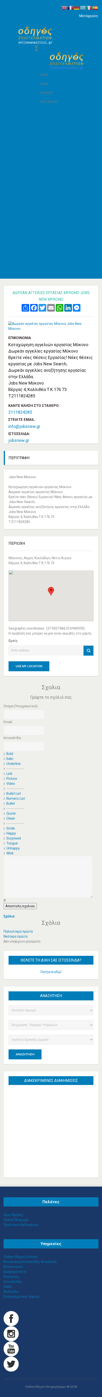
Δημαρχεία (43, 136)
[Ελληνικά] (83, 7)
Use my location (29, 666)
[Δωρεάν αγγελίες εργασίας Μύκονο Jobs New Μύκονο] (51, 326)
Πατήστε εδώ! (51, 972)
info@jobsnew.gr (24, 426)
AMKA (40, 220)
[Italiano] (89, 7)
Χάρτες (40, 205)
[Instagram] (11, 1333)
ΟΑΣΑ (39, 230)
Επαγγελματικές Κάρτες (22, 1296)
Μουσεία (42, 166)
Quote (11, 813)
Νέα (38, 121)
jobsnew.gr (18, 440)
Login (44, 84)
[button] (51, 591)
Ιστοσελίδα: (12, 738)
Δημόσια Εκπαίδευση (51, 141)
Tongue (12, 843)
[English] (64, 7)
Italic (9, 759)
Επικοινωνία (45, 270)
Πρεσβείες (43, 175)
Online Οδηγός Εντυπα (20, 1257)
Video (10, 783)
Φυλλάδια (11, 1291)
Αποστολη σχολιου (20, 906)
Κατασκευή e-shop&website (56, 265)
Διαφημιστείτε (15, 1272)
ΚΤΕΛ (39, 235)
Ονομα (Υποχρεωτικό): (21, 706)
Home (44, 75)
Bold (9, 754)
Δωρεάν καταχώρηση (51, 260)
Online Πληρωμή (16, 1220)
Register (46, 93)
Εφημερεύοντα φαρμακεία (55, 240)
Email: (8, 722)
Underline (13, 764)
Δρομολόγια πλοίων (50, 250)
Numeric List (15, 798)
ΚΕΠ (38, 161)
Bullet (10, 803)
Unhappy (13, 848)
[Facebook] (11, 1318)
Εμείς (13, 641)
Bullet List (13, 793)
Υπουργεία (43, 190)
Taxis (39, 210)
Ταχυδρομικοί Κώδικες (52, 200)
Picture (11, 778)
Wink (10, 853)
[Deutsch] (77, 7)
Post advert (49, 102)
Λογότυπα (11, 1277)
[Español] (95, 7)
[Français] (71, 7)
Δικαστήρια (44, 146)
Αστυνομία (43, 131)
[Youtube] (11, 1348)
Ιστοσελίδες (13, 1282)
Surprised (13, 838)
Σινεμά (40, 180)
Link (9, 774)
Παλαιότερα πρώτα (18, 931)
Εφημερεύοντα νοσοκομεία (55, 245)
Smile (10, 828)
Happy (11, 833)
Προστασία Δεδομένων (21, 1225)
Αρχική (40, 116)
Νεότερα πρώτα (16, 936)
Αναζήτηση (25, 1054)
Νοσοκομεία (44, 170)
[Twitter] (11, 1363)
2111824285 (20, 412)
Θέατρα (40, 156)
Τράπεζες (42, 185)
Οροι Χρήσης (13, 1215)
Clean (10, 818)
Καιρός (40, 255)
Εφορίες (41, 151)
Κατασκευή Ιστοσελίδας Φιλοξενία (30, 1262)
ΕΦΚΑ (39, 215)
